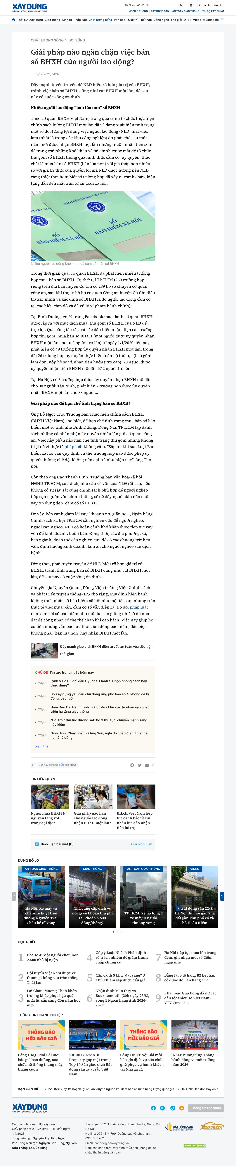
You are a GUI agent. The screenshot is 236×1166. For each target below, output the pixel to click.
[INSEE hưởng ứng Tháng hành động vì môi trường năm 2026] (194, 1035)
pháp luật (74, 446)
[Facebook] (132, 765)
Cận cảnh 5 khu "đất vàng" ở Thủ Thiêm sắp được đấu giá (120, 977)
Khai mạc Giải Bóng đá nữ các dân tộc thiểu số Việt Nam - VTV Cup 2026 (190, 998)
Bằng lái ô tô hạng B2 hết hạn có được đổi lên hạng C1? (189, 977)
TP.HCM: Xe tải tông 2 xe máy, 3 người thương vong (143, 918)
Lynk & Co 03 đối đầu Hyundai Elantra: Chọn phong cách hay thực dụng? (99, 683)
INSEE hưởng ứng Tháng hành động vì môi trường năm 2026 (193, 1059)
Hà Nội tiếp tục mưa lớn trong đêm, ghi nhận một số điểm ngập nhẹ (190, 957)
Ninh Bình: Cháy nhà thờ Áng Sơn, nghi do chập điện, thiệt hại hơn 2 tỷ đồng (99, 735)
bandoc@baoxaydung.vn (111, 1143)
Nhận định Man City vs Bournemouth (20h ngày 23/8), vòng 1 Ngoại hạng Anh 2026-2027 (122, 998)
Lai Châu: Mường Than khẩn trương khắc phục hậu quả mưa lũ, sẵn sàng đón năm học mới (53, 998)
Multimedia (211, 20)
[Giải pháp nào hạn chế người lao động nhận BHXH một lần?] (93, 797)
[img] (93, 226)
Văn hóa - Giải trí (125, 20)
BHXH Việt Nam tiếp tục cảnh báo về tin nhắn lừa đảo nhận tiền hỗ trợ (135, 820)
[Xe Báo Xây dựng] (212, 1126)
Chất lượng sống (100, 20)
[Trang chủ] (13, 20)
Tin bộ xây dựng (213, 11)
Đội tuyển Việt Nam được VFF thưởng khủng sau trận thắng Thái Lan (53, 977)
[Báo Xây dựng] (29, 7)
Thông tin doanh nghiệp (40, 1015)
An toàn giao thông (185, 11)
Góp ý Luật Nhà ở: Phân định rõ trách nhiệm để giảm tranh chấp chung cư (122, 957)
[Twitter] (139, 765)
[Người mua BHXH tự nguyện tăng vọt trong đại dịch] (50, 797)
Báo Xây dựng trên (49, 765)
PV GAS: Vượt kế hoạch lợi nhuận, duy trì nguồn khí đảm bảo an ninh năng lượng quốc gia (111, 1089)
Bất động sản (160, 11)
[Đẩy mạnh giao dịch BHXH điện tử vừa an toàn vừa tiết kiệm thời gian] (44, 650)
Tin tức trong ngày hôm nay (72, 672)
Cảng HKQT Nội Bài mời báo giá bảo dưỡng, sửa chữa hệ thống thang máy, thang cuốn (41, 1062)
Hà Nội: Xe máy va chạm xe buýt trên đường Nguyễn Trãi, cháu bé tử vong (41, 915)
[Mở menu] (222, 20)
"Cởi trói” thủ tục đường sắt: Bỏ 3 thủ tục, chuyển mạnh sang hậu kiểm (99, 722)
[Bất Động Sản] (179, 1126)
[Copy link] (153, 765)
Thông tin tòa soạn (206, 1108)
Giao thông (52, 20)
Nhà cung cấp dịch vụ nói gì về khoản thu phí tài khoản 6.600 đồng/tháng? (92, 915)
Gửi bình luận (141, 844)
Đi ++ (187, 20)
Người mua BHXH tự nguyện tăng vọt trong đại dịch (48, 818)
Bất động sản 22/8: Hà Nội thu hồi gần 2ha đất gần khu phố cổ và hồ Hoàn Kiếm (195, 915)
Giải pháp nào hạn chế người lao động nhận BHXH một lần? (92, 818)
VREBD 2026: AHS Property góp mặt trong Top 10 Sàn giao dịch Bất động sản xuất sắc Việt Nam (90, 1064)
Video (197, 20)
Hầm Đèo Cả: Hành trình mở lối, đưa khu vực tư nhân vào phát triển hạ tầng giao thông (100, 709)
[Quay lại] (33, 765)
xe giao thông (138, 11)
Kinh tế (67, 20)
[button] (113, 932)
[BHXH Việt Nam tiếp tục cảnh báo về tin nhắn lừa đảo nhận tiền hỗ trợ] (136, 797)
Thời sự (22, 20)
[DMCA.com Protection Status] (194, 1146)
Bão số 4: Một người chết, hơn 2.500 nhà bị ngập (53, 957)
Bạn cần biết (29, 1089)
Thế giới (176, 20)
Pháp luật (80, 20)
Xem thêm (43, 746)
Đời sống (76, 40)
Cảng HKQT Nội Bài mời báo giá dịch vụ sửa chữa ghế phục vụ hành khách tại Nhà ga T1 (142, 1062)
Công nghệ (161, 20)
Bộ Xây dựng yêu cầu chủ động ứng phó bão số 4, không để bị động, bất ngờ (100, 696)
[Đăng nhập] (191, 5)
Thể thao (145, 20)
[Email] (147, 765)
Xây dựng (36, 20)
